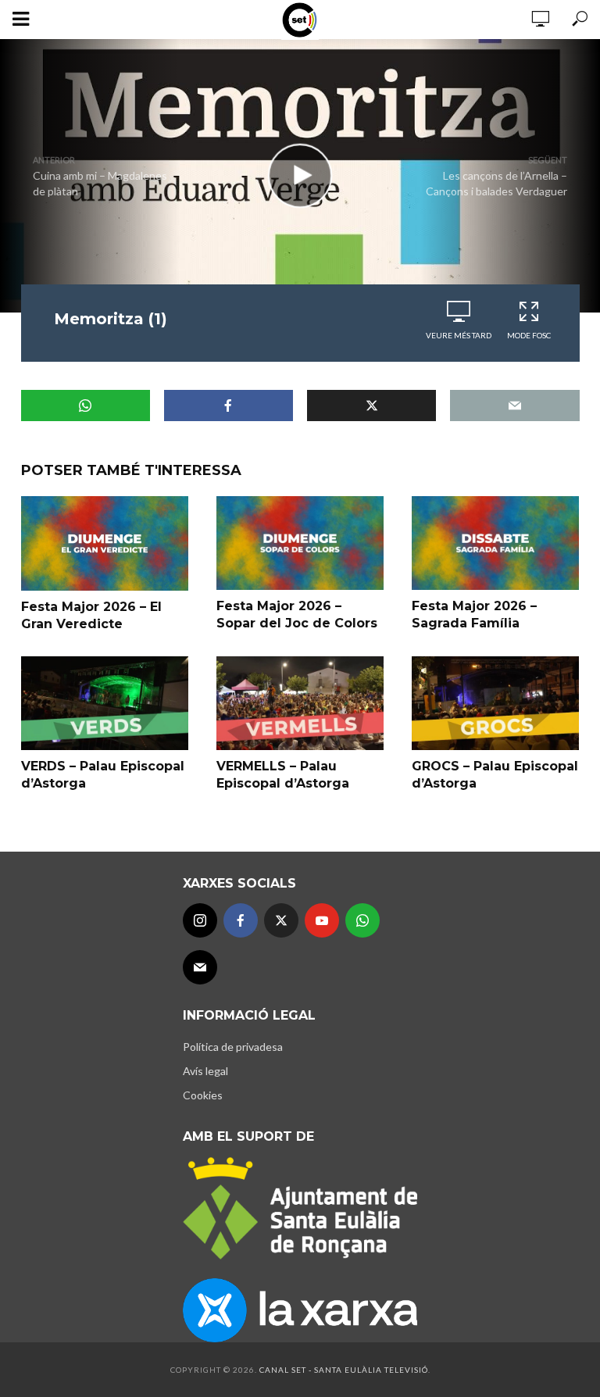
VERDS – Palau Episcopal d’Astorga (102, 775)
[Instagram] (200, 920)
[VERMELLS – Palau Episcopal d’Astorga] (300, 703)
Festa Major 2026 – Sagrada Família (474, 614)
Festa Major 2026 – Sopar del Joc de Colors (296, 614)
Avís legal (205, 1070)
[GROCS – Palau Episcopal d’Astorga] (495, 703)
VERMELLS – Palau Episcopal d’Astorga (282, 775)
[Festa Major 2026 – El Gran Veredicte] (104, 543)
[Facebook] (240, 920)
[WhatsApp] (362, 920)
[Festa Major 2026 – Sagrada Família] (495, 543)
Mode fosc (529, 335)
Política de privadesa (233, 1046)
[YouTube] (322, 920)
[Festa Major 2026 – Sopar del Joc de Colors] (300, 543)
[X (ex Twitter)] (281, 920)
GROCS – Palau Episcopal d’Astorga (495, 775)
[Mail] (200, 967)
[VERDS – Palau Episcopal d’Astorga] (104, 703)
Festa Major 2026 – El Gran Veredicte (91, 615)
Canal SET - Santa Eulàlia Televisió (343, 1369)
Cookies (203, 1095)
